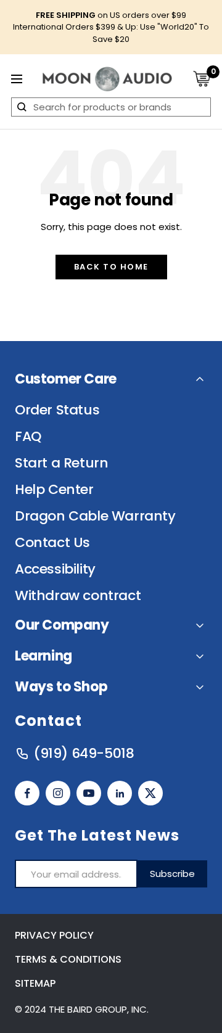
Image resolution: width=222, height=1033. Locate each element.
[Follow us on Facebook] (27, 793)
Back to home (111, 267)
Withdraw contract (78, 595)
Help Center (54, 489)
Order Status (57, 410)
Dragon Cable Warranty (95, 516)
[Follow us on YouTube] (88, 793)
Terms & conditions (68, 959)
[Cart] (201, 78)
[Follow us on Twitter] (150, 793)
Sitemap (35, 983)
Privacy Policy (54, 935)
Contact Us (52, 542)
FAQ (28, 436)
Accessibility (55, 569)
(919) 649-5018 (83, 753)
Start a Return (61, 463)
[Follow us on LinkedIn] (119, 793)
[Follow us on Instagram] (58, 793)
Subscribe (172, 873)
